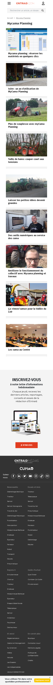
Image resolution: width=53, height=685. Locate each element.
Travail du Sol (12, 511)
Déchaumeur (12, 627)
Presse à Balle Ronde (14, 603)
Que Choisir (32, 575)
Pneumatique (12, 564)
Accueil (10, 18)
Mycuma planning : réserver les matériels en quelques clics (25, 55)
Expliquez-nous (42, 680)
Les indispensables (13, 667)
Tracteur (10, 496)
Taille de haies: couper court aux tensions (26, 160)
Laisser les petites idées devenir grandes (26, 202)
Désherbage (32, 540)
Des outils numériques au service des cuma (26, 237)
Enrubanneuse (12, 575)
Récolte (10, 559)
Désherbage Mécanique (15, 516)
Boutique (31, 638)
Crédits (30, 660)
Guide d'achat (34, 570)
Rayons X (11, 570)
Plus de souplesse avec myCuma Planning (26, 125)
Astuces (10, 657)
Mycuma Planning (23, 18)
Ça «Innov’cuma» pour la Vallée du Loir (27, 310)
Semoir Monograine (14, 506)
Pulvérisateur (12, 520)
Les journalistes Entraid (15, 672)
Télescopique (32, 496)
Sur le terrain (12, 648)
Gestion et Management (16, 643)
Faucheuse (11, 622)
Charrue (10, 579)
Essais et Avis (34, 487)
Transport (11, 554)
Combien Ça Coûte (35, 579)
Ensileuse (10, 535)
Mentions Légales (34, 648)
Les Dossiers (11, 662)
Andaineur (11, 618)
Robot (9, 549)
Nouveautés (12, 487)
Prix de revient (33, 584)
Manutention (12, 525)
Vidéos (9, 653)
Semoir (9, 501)
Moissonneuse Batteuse (15, 530)
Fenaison (10, 544)
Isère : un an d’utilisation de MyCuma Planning (23, 90)
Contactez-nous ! (34, 643)
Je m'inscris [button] (26, 445)
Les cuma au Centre (19, 349)
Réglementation (13, 638)
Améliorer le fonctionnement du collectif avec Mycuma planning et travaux (27, 273)
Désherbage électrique (15, 492)
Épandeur (11, 540)
